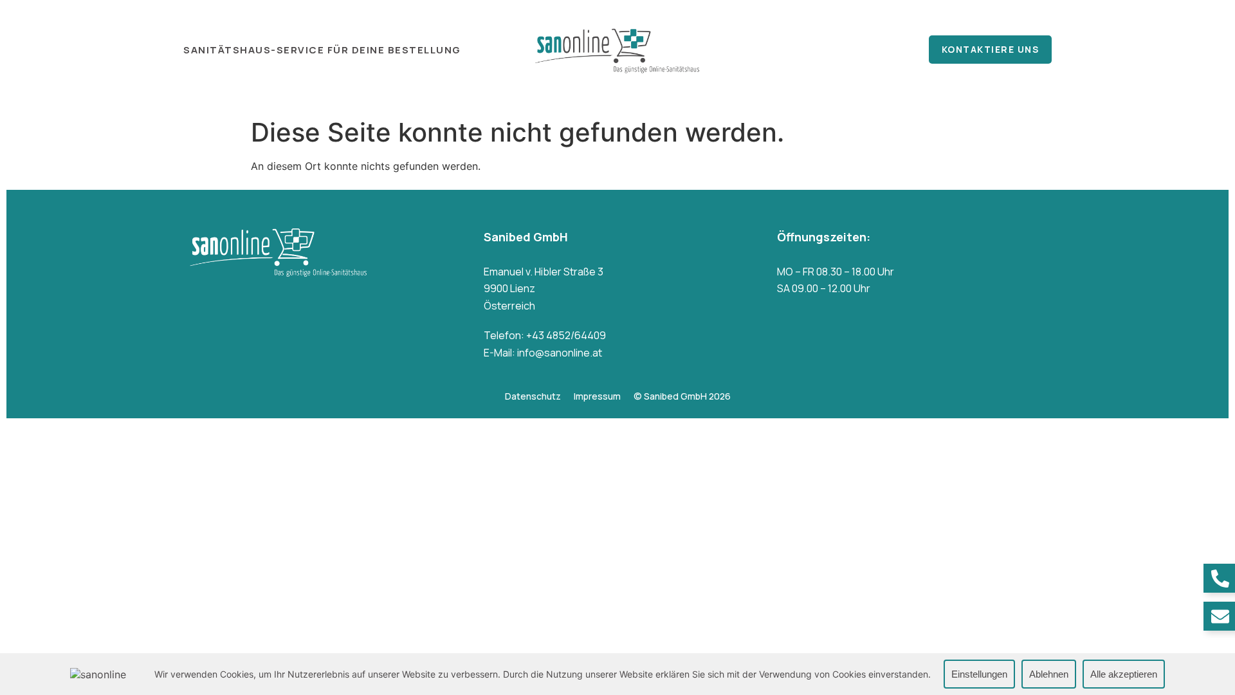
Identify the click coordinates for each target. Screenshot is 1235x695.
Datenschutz (533, 396)
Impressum (597, 396)
